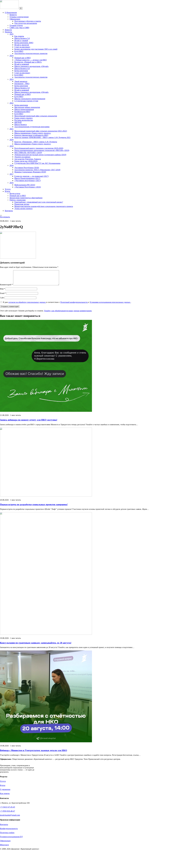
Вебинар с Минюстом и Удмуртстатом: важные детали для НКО (33, 750)
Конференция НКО (22, 112)
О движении (5, 789)
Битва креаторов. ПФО (23, 43)
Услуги (8, 189)
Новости (8, 30)
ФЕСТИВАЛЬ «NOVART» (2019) (28, 152)
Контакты (9, 211)
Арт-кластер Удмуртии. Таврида (27, 159)
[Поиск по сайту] (1, 215)
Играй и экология (21, 45)
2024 (11, 56)
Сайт (2, 298)
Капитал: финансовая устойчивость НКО (31, 135)
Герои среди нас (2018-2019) (25, 161)
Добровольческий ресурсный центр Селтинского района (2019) (40, 155)
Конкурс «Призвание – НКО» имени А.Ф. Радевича (35, 142)
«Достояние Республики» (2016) (27, 187)
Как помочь (19, 36)
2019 (11, 146)
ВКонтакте (4, 845)
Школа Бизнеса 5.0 (22, 38)
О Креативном (11, 12)
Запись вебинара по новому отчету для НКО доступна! (28, 420)
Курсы (7, 191)
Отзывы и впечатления (19, 17)
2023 (11, 79)
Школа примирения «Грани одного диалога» (32, 133)
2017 (11, 174)
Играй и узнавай (21, 40)
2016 (11, 183)
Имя (2, 289)
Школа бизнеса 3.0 (22, 88)
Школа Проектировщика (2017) (27, 178)
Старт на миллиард (22, 47)
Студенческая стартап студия (26, 101)
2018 (11, 165)
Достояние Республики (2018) (26, 168)
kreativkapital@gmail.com (10, 815)
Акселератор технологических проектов (30, 53)
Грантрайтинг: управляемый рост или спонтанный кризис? (38, 202)
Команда (13, 15)
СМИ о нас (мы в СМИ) (19, 28)
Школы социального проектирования (29, 99)
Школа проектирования (24, 109)
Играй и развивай (21, 64)
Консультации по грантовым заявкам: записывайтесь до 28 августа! (35, 643)
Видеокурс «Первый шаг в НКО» (28, 62)
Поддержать (5, 217)
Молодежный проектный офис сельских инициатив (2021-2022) (40, 131)
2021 (11, 129)
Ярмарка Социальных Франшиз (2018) (30, 172)
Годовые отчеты (16, 25)
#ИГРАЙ (18, 122)
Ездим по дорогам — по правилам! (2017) (31, 176)
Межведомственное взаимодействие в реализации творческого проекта (43, 206)
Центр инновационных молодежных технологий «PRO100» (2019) (41, 150)
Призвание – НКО (21, 84)
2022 (11, 103)
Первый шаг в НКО (22, 58)
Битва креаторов (21, 71)
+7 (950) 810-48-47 (7, 811)
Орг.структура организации (25, 23)
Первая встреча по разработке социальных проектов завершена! (34, 504)
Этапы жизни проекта (23, 209)
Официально (15, 19)
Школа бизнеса (20, 124)
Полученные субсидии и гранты (27, 21)
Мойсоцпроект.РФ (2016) (24, 185)
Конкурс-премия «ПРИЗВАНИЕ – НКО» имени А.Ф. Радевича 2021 (42, 137)
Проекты (8, 32)
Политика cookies (7, 833)
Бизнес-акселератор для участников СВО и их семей (35, 49)
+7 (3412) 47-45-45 (7, 807)
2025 (11, 34)
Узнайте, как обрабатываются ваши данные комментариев (68, 311)
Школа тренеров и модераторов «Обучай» (31, 66)
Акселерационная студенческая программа (31, 127)
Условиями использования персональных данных (110, 302)
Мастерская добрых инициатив (27, 107)
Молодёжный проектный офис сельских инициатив (35, 116)
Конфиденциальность (9, 829)
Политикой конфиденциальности (74, 302)
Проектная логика (21, 204)
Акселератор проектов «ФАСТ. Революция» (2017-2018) (37, 170)
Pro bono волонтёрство (23, 120)
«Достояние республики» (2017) (27, 181)
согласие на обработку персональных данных (27, 302)
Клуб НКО (18, 51)
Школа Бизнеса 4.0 (22, 68)
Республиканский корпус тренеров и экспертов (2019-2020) (38, 148)
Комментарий (6, 285)
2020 (11, 140)
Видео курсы (15, 193)
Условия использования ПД (11, 837)
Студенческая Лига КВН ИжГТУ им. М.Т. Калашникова (37, 163)
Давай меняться (20, 81)
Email (3, 293)
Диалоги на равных (22, 157)
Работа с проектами (18, 200)
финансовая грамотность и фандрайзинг (26, 198)
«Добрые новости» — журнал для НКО (30, 60)
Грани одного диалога (23, 118)
